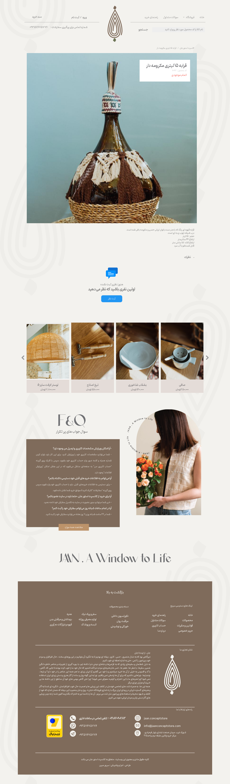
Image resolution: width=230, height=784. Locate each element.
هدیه (69, 614)
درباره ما (162, 631)
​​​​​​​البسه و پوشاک (88, 624)
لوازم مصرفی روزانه (87, 619)
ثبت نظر (112, 299)
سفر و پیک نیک (88, 614)
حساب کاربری (159, 626)
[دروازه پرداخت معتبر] (54, 736)
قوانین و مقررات (185, 626)
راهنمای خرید (151, 17)
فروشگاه (190, 17)
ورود (84, 17)
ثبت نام (75, 17)
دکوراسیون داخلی (119, 616)
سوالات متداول (170, 17)
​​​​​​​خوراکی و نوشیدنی (119, 626)
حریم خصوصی (185, 631)
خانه (202, 17)
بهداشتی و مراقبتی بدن (61, 619)
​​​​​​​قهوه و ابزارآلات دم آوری (61, 624)
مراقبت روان (122, 621)
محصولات (187, 620)
